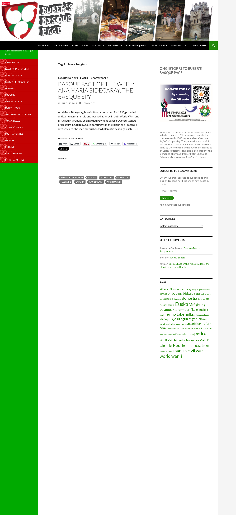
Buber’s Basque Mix (136, 45)
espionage (122, 178)
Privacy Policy (178, 45)
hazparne (66, 182)
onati (183, 334)
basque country (184, 289)
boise (197, 293)
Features (96, 45)
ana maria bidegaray (72, 178)
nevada (177, 328)
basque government (201, 289)
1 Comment (88, 103)
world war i (95, 182)
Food (175, 310)
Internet (9, 147)
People (103, 78)
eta (207, 298)
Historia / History (14, 127)
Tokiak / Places (12, 121)
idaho (163, 319)
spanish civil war (188, 350)
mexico (185, 324)
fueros (181, 310)
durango (201, 299)
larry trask (164, 324)
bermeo (163, 294)
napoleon (169, 328)
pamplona (189, 334)
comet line (107, 178)
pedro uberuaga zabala (190, 340)
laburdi (80, 182)
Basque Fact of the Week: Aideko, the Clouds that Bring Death (185, 265)
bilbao (173, 293)
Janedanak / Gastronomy (18, 114)
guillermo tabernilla (176, 314)
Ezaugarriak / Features (17, 69)
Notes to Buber (80, 45)
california (168, 298)
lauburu (173, 324)
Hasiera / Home (12, 62)
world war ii (114, 182)
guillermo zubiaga (201, 315)
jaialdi (170, 319)
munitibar (194, 323)
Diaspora (177, 299)
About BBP (43, 45)
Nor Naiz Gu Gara (189, 328)
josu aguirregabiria (188, 319)
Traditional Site (158, 45)
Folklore (10, 95)
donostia (189, 298)
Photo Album (115, 45)
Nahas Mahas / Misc (14, 160)
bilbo (180, 294)
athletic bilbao (168, 289)
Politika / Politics (14, 134)
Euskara (184, 304)
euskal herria (167, 304)
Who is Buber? (61, 45)
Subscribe (166, 198)
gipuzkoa (202, 309)
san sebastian (166, 351)
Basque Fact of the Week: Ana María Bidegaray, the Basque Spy (96, 90)
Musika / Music (12, 108)
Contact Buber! (199, 45)
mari (179, 324)
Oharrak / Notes (13, 75)
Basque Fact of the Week (73, 78)
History (93, 78)
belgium (92, 178)
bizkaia (188, 293)
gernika (190, 309)
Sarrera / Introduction (17, 82)
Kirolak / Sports (13, 101)
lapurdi (206, 319)
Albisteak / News (13, 153)
